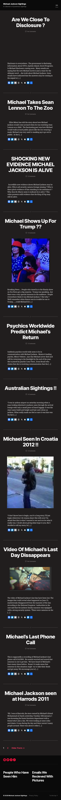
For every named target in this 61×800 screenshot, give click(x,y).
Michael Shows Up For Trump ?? (30, 224)
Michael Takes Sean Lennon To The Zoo (30, 105)
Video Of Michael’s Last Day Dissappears (30, 552)
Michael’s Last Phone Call (30, 639)
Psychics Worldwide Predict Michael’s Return (30, 331)
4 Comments (31, 394)
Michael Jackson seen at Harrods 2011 (30, 696)
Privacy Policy (33, 795)
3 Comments (31, 233)
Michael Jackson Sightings (14, 4)
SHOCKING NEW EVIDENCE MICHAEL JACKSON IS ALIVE (30, 164)
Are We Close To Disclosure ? (30, 22)
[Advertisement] (30, 51)
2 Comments (31, 176)
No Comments (31, 31)
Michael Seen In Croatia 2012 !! (30, 442)
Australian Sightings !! (30, 388)
